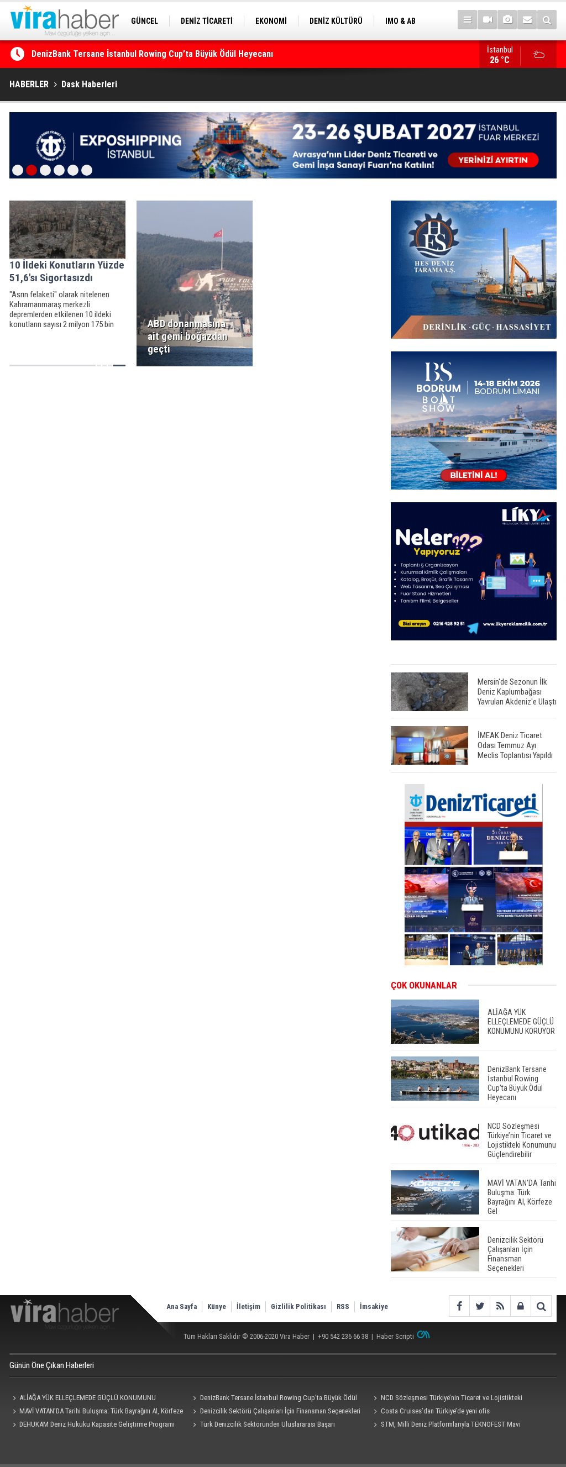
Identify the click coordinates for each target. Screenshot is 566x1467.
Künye (216, 1306)
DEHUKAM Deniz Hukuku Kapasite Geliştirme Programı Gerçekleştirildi (92, 1425)
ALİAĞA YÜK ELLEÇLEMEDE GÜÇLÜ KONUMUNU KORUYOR (82, 1399)
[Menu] (467, 19)
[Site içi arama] (547, 19)
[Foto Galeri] (507, 19)
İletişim (248, 1306)
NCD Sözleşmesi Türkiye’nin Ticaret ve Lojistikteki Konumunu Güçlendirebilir (446, 1399)
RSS (343, 1306)
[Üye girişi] (520, 1306)
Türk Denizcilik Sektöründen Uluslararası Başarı (267, 1424)
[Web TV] (487, 19)
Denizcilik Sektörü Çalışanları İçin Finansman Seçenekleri (280, 1411)
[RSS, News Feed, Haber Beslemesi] (500, 1306)
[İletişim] (527, 19)
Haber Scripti (395, 1336)
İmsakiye (374, 1306)
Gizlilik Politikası (298, 1306)
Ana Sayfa (181, 1306)
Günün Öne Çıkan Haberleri (51, 1365)
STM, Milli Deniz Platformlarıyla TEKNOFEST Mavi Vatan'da (445, 1425)
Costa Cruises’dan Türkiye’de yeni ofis (435, 1411)
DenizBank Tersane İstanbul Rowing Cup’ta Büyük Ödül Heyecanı (152, 54)
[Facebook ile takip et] (459, 1306)
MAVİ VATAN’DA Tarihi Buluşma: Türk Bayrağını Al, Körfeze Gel (96, 1412)
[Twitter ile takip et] (479, 1306)
